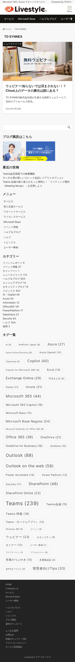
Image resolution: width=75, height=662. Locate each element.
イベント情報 (10, 226)
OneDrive (50, 437)
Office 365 (19, 437)
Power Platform (54, 475)
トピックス (9, 242)
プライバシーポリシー (16, 643)
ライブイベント (14, 552)
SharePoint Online (23, 493)
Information (11, 302)
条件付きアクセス (15, 569)
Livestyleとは (12, 588)
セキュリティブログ (15, 286)
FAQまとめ (57, 378)
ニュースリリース (15, 274)
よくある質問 (12, 631)
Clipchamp (13, 361)
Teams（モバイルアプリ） (25, 522)
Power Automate (20, 475)
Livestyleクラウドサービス (37, 657)
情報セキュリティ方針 (16, 639)
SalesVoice (11, 314)
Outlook (19, 455)
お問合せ (10, 635)
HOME (9, 584)
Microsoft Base (19, 413)
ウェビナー (17, 537)
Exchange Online (23, 378)
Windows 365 (14, 529)
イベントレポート (14, 262)
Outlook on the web (30, 465)
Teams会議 (56, 504)
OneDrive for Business (24, 446)
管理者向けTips (49, 568)
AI (8, 344)
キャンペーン (11, 270)
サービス (10, 592)
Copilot (38, 361)
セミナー (14, 545)
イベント (36, 529)
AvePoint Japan (29, 344)
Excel (54, 369)
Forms (12, 387)
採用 (6, 326)
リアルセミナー (39, 552)
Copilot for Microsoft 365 (23, 370)
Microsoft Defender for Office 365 (25, 429)
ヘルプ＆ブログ (14, 278)
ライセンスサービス (14, 216)
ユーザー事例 (38, 545)
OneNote (58, 446)
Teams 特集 (17, 513)
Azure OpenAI (50, 352)
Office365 (11, 306)
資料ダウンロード (14, 624)
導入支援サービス (13, 206)
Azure (8, 298)
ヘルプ (7, 237)
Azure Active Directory (19, 352)
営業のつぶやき (19, 559)
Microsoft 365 (23, 396)
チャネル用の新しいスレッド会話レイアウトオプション (33, 177)
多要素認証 (47, 560)
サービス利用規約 (14, 647)
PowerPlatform (13, 310)
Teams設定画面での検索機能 (19, 173)
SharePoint (43, 484)
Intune (34, 387)
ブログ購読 (11, 620)
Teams (22, 503)
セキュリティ (46, 537)
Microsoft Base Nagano (28, 421)
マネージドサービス (14, 211)
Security (9, 318)
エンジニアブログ (14, 282)
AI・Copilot (11, 294)
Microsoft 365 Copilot (24, 405)
